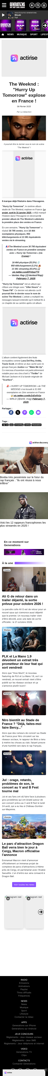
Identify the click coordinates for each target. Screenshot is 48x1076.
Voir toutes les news (24, 884)
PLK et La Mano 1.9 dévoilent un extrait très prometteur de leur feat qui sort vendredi (22, 662)
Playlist (24, 989)
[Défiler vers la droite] (40, 912)
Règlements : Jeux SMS (24, 1040)
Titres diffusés (24, 992)
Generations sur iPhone (24, 1025)
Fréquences (24, 995)
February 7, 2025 (25, 278)
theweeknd (36, 425)
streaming (19, 425)
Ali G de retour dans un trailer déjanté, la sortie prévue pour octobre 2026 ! (22, 600)
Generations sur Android (24, 1028)
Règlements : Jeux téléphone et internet (24, 1043)
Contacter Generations (24, 1063)
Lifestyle (24, 1013)
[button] (14, 912)
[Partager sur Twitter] (17, 413)
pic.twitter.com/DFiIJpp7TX (25, 272)
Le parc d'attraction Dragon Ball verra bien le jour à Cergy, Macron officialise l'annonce (23, 849)
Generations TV (24, 1052)
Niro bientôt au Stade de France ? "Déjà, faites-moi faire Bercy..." (21, 723)
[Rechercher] (38, 5)
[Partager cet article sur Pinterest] (24, 413)
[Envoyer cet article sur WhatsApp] (31, 413)
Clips (24, 1055)
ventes (27, 425)
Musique (22, 34)
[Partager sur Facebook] (10, 413)
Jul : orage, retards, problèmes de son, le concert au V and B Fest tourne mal (20, 785)
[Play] (3, 15)
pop (11, 425)
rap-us (5, 425)
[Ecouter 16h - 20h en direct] (24, 551)
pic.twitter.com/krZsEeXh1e (27, 396)
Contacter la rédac (24, 1017)
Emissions (24, 983)
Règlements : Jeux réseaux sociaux (24, 1037)
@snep (25, 256)
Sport (34, 34)
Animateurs (24, 986)
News (10, 34)
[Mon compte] (44, 5)
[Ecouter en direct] (32, 5)
